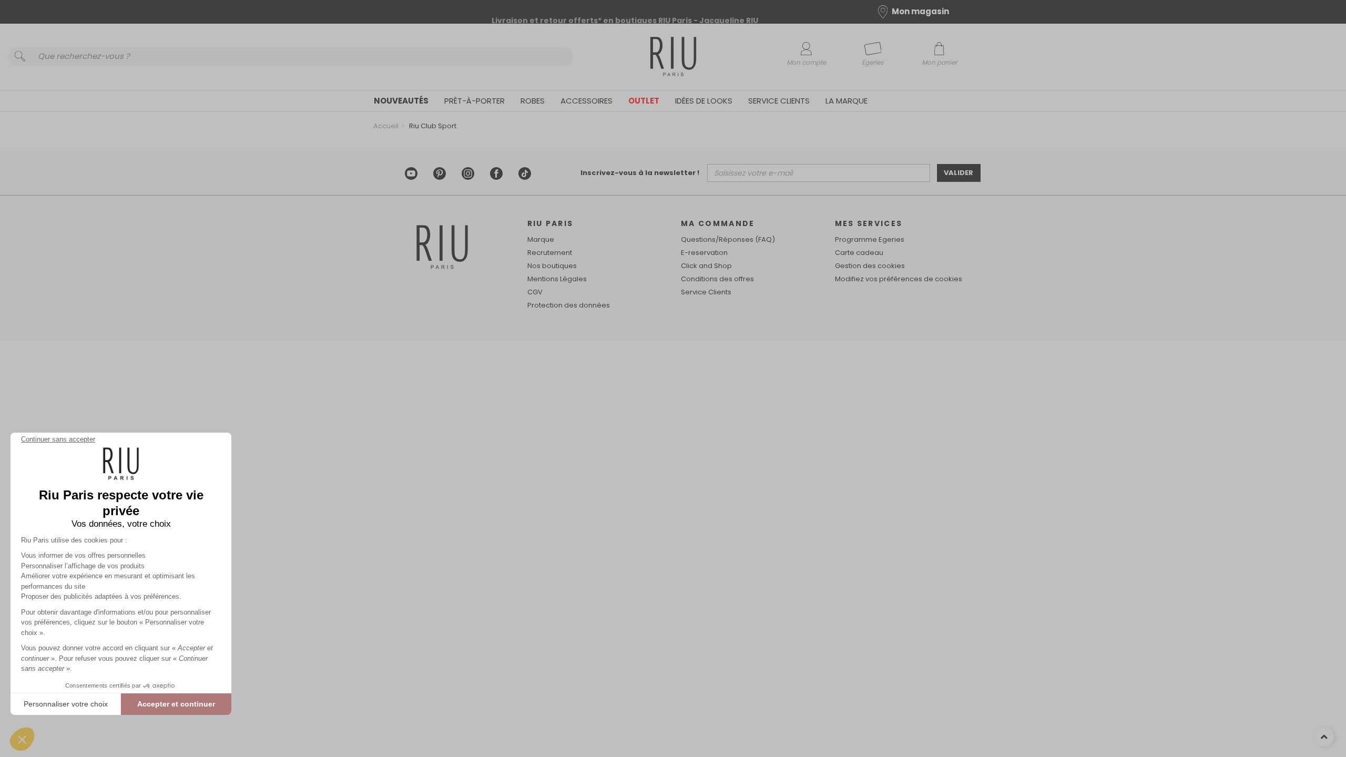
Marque (540, 239)
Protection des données (568, 305)
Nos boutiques (552, 266)
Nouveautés (401, 100)
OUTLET (643, 100)
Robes (533, 100)
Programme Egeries (869, 239)
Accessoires (586, 100)
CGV (535, 292)
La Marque (846, 100)
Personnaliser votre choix (66, 704)
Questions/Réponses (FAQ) (728, 239)
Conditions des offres (717, 279)
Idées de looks (703, 100)
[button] (22, 739)
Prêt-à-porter (474, 100)
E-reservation (704, 253)
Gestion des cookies (870, 266)
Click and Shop (706, 266)
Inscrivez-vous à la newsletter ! (639, 173)
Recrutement (549, 253)
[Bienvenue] (673, 58)
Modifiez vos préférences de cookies (898, 279)
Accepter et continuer (176, 704)
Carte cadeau (859, 253)
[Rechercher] (20, 57)
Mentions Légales (557, 279)
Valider (958, 173)
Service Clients (779, 100)
